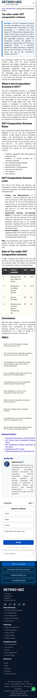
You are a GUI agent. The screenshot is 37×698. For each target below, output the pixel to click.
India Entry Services (12, 627)
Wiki (6, 666)
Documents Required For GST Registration (20, 438)
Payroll (7, 650)
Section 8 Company (12, 618)
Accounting (9, 647)
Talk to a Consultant (18, 564)
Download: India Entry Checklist (18, 569)
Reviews (8, 671)
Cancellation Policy (18, 684)
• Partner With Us (9, 600)
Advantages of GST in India (14, 449)
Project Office (10, 635)
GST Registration (11, 644)
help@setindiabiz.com (18, 575)
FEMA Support (10, 638)
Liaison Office (10, 633)
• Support (6, 598)
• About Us (7, 594)
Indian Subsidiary (11, 630)
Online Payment (10, 674)
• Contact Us (7, 596)
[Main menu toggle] (33, 3)
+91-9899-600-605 (18, 581)
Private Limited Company (13, 610)
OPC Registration (11, 615)
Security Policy (16, 686)
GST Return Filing (10, 8)
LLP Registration (10, 613)
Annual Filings (10, 655)
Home (3, 8)
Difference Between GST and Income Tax (19, 451)
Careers (8, 668)
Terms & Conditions (15, 682)
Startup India (9, 621)
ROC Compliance (11, 652)
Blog (6, 663)
